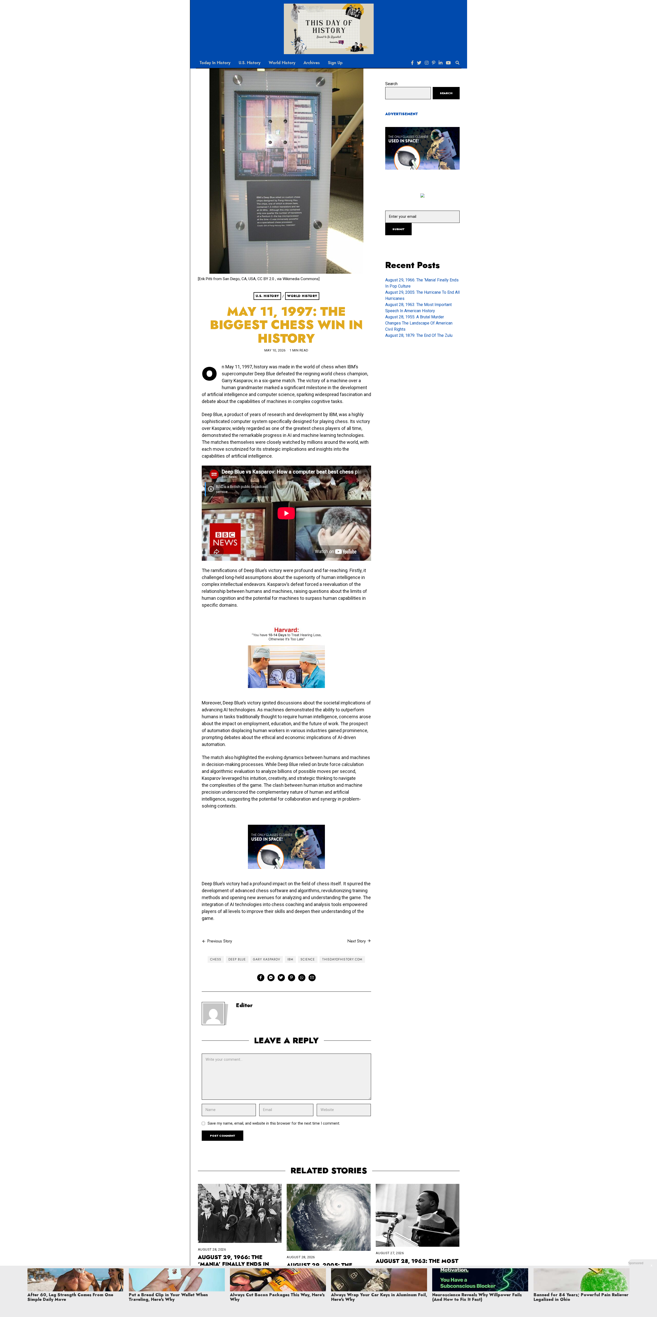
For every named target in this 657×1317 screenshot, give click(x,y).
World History (282, 63)
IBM (290, 959)
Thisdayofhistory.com (342, 959)
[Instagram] (426, 63)
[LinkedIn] (440, 63)
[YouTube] (448, 63)
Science (308, 959)
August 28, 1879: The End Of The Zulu (418, 335)
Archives (312, 63)
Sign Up (335, 63)
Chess (215, 959)
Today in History (214, 63)
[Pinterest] (434, 63)
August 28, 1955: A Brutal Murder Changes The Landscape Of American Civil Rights (418, 323)
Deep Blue (237, 959)
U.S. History (249, 63)
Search (391, 83)
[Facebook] (412, 63)
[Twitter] (419, 63)
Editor (244, 1005)
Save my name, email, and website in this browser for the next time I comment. (274, 1123)
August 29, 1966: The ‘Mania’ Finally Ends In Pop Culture (233, 1264)
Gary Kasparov (266, 959)
